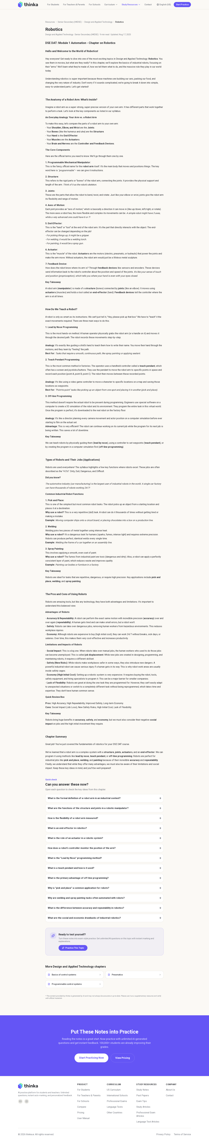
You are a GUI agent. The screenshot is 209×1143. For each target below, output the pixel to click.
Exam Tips (141, 1101)
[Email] (20, 1101)
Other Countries (114, 1112)
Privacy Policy (163, 1134)
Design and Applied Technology (98, 22)
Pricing (80, 1112)
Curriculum (109, 4)
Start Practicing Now (91, 1057)
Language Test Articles (147, 1121)
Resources (50, 22)
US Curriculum (114, 1089)
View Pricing (122, 1057)
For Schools (94, 4)
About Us (170, 1089)
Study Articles (143, 1107)
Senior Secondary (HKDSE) (70, 22)
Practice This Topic (74, 948)
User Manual (83, 1118)
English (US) (165, 4)
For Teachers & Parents (74, 4)
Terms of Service (182, 1134)
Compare (81, 1107)
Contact (148, 4)
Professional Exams (117, 1101)
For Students (53, 4)
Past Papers (142, 1095)
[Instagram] (26, 1101)
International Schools (117, 1095)
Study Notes (142, 1089)
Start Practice (182, 4)
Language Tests (115, 1107)
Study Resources (130, 4)
